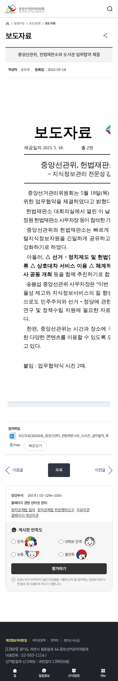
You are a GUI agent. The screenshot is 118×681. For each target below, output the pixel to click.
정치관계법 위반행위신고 (55, 510)
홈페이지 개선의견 (24, 515)
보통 (20, 554)
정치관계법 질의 (23, 510)
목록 (58, 470)
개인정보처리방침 (16, 640)
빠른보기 (35, 446)
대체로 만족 (73, 541)
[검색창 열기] (109, 9)
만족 (20, 541)
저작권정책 (39, 640)
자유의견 (82, 510)
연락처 (54, 640)
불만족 (69, 554)
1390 (56, 661)
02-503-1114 (32, 655)
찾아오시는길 (72, 640)
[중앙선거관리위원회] (24, 8)
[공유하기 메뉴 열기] (105, 35)
